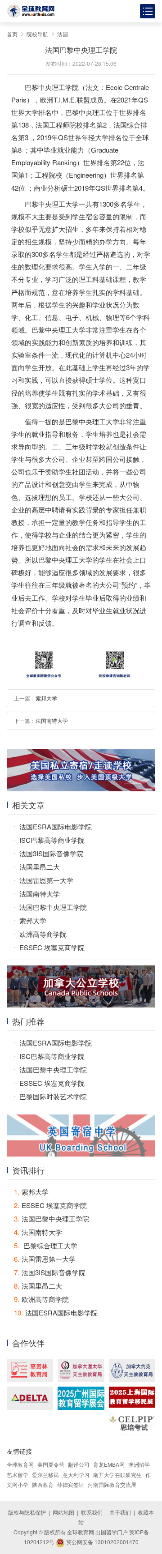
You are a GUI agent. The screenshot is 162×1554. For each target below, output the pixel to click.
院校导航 (37, 34)
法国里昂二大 (39, 866)
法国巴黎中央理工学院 (53, 907)
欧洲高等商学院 (43, 934)
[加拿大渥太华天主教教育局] (81, 1370)
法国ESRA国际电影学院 (55, 826)
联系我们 (92, 1512)
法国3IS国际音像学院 (51, 853)
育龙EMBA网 (109, 1464)
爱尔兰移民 (45, 1474)
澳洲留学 (139, 1464)
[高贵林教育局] (30, 1370)
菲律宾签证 (70, 1484)
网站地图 (63, 1512)
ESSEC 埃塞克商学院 (52, 947)
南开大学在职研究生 (117, 1474)
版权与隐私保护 (27, 1512)
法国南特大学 (52, 720)
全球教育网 (20, 1464)
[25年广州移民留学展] (81, 1398)
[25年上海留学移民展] (132, 1397)
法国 (62, 34)
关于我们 (120, 1512)
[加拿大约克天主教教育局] (132, 1370)
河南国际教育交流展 (112, 1484)
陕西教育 (43, 1484)
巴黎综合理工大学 (45, 1245)
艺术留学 (17, 1474)
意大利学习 (76, 1474)
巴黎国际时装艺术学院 (53, 1096)
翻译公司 (79, 1464)
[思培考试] (132, 1423)
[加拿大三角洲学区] (30, 1398)
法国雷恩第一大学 (46, 880)
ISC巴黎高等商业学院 (52, 840)
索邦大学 (46, 698)
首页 (12, 34)
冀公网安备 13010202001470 (102, 1541)
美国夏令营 (50, 1464)
